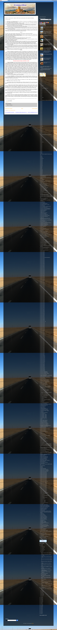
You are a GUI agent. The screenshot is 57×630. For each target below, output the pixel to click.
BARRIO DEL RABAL (42, 188)
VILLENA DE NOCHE (43, 574)
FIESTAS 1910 (42, 267)
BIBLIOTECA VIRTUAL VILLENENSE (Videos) (46, 196)
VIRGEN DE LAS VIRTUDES (43, 536)
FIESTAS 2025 (42, 370)
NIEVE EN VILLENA (42, 434)
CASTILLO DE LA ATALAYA (43, 214)
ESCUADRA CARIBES (43, 244)
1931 (40, 108)
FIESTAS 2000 (42, 349)
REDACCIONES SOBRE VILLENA (44, 460)
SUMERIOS (41, 513)
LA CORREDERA (42, 400)
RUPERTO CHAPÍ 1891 (43, 484)
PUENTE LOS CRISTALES (43, 457)
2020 (40, 168)
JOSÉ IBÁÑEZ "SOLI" (43, 396)
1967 (40, 125)
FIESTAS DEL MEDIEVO (43, 372)
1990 (40, 146)
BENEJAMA (41, 191)
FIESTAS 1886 (42, 253)
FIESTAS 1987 (42, 337)
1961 (40, 121)
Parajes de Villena (42, 436)
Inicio (22, 108)
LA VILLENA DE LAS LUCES (43, 409)
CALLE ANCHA (42, 201)
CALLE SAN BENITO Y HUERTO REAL (45, 206)
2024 (40, 172)
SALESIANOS (42, 494)
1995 (40, 148)
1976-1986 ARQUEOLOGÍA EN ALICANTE (45, 134)
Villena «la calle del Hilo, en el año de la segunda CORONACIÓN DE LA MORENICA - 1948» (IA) (48, 44)
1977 (40, 135)
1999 (40, 150)
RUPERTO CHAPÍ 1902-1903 (43, 492)
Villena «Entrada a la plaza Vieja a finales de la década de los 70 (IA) (48, 54)
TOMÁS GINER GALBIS (43, 517)
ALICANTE (41, 180)
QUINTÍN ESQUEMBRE (43, 458)
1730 (40, 83)
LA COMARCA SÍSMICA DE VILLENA (44, 399)
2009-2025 (41, 158)
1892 (40, 96)
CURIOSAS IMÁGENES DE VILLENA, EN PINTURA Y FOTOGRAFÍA (46, 582)
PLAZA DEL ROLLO (42, 450)
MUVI (41, 432)
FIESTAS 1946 (42, 298)
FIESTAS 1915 (42, 272)
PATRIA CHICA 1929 (42, 439)
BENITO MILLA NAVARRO (43, 192)
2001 (40, 151)
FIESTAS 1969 (42, 319)
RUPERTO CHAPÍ (42, 468)
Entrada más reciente (8, 108)
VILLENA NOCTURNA (43, 533)
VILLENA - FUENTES (42, 528)
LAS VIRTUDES (42, 413)
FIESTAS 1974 (42, 325)
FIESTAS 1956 (42, 307)
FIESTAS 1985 (42, 335)
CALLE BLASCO (42, 202)
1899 (40, 98)
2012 (40, 161)
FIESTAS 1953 (42, 304)
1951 (40, 114)
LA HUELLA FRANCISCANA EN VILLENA (45, 404)
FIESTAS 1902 (42, 260)
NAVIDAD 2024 (42, 433)
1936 (40, 111)
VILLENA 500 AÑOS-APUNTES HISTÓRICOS (45, 531)
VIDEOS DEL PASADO (43, 526)
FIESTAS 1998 (42, 347)
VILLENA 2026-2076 (42, 529)
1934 (40, 110)
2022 (40, 170)
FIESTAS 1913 (42, 270)
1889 (40, 95)
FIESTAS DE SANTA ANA (43, 371)
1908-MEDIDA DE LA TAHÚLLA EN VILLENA (45, 100)
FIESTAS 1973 (42, 324)
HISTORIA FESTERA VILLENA (44, 390)
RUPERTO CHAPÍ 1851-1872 (43, 469)
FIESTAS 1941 (42, 293)
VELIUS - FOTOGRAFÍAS (43, 524)
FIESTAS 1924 (42, 280)
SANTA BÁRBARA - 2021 (43, 497)
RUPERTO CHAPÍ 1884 (43, 479)
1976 (40, 133)
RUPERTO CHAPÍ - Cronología (44, 470)
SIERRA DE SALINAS (43, 509)
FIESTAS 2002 (42, 350)
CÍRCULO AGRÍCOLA (43, 221)
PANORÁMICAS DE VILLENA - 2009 (44, 435)
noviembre (42, 547)
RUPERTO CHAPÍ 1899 (43, 491)
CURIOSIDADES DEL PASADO (44, 229)
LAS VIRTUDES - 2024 (43, 416)
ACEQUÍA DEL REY (42, 176)
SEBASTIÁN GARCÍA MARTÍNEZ (44, 505)
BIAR (41, 193)
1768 (40, 86)
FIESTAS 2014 (42, 360)
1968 (40, 127)
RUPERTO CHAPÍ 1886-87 (43, 481)
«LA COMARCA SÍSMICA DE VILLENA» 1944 (47, 35)
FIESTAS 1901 (42, 259)
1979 (40, 137)
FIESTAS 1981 (42, 331)
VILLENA (41, 527)
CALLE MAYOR (42, 205)
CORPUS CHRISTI (42, 226)
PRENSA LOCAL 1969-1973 (43, 456)
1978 (40, 136)
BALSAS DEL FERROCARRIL (44, 185)
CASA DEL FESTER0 (43, 213)
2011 (40, 160)
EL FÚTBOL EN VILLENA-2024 (44, 236)
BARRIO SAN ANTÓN (43, 189)
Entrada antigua (34, 108)
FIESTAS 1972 (42, 323)
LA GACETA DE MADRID (43, 403)
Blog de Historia (43, 541)
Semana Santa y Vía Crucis (43, 507)
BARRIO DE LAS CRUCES (43, 187)
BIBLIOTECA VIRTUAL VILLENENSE (44, 195)
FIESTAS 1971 (42, 322)
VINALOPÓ (41, 535)
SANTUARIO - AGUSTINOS (43, 504)
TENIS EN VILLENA (42, 515)
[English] (40, 23)
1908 (40, 99)
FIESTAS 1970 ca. (42, 321)
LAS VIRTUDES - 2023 (43, 415)
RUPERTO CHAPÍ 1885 (43, 480)
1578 (40, 80)
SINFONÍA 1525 (42, 510)
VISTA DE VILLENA (42, 537)
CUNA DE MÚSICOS (42, 228)
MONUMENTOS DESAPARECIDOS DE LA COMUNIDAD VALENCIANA (45, 426)
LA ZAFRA (41, 411)
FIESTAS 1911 (42, 268)
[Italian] (44, 23)
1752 (40, 84)
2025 (40, 173)
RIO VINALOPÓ (42, 465)
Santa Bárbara (42, 496)
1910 (40, 101)
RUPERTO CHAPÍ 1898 (43, 490)
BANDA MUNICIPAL (42, 186)
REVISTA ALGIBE (42, 461)
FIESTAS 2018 (42, 364)
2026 (40, 174)
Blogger (33, 623)
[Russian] (47, 23)
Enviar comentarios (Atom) (12, 110)
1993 (40, 147)
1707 (40, 82)
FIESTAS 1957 (42, 308)
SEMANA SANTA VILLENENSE (44, 506)
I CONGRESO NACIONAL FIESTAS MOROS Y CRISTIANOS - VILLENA (46, 392)
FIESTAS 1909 (42, 266)
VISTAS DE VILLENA (43, 538)
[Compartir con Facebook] (10, 100)
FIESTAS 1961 (42, 312)
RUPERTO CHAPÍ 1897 (43, 489)
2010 (40, 159)
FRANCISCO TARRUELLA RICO (44, 380)
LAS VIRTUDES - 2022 (43, 414)
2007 (40, 155)
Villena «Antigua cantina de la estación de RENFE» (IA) (47, 39)
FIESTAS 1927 (42, 283)
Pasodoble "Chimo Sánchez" (43, 438)
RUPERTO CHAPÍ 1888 (43, 482)
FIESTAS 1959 (42, 310)
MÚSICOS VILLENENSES (43, 431)
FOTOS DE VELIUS (42, 378)
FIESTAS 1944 (42, 296)
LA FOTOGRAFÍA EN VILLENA (44, 402)
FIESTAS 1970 (42, 320)
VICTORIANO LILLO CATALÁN (44, 525)
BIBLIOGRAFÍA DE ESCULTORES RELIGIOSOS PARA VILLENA (44, 194)
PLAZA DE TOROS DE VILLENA (44, 449)
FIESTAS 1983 (42, 333)
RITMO (41, 466)
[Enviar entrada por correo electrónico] (6, 100)
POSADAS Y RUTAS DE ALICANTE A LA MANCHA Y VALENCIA (45, 454)
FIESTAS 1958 (42, 309)
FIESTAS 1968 (42, 318)
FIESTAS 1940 (42, 292)
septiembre (42, 549)
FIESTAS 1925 (42, 281)
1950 (40, 113)
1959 (40, 119)
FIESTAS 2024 (42, 369)
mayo (42, 591)
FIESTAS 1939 (42, 291)
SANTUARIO (41, 503)
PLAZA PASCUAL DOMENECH (44, 451)
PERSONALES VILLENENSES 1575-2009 (45, 444)
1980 (40, 138)
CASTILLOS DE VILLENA (43, 216)
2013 (40, 162)
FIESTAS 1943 (42, 295)
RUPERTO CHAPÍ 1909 (43, 493)
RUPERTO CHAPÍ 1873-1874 (43, 471)
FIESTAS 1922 (42, 278)
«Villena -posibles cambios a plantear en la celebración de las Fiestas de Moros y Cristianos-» (45, 67)
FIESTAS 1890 (42, 255)
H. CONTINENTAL (42, 385)
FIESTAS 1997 (42, 346)
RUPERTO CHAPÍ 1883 (43, 478)
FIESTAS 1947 (42, 299)
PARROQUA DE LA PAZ (43, 437)
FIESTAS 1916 (42, 273)
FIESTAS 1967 (42, 317)
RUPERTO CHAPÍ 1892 (43, 485)
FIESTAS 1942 (42, 294)
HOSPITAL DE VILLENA (43, 391)
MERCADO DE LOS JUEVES (43, 423)
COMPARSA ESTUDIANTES (43, 224)
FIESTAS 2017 (42, 363)
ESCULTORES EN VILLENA (43, 248)
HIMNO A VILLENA (42, 388)
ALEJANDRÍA (42, 179)
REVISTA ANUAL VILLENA (43, 462)
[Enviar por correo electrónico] (8, 100)
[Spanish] (48, 23)
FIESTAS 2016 (42, 362)
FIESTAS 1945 (42, 297)
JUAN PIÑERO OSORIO (43, 397)
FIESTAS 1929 (42, 285)
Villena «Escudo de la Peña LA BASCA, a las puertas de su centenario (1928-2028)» (47, 59)
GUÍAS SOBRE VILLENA (43, 384)
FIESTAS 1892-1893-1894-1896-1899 (44, 257)
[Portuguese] (45, 23)
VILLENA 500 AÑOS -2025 (43, 530)
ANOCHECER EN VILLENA (44, 573)
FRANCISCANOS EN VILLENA (44, 379)
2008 (40, 156)
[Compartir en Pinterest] (11, 100)
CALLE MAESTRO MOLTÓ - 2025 (44, 204)
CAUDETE (41, 217)
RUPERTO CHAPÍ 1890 (43, 483)
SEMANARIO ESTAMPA (43, 508)
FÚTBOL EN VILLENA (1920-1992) (44, 381)
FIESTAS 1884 (42, 252)
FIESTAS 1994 (42, 343)
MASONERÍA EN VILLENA (43, 422)
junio (41, 590)
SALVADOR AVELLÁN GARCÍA (44, 495)
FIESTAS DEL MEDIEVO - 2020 (44, 373)
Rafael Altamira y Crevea (43, 459)
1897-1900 (41, 97)
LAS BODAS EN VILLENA (43, 412)
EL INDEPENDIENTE (42, 237)
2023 (40, 171)
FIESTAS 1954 (42, 305)
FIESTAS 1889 (42, 254)
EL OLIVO (41, 238)
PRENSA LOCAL (42, 455)
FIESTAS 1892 (42, 256)
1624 (40, 81)
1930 (40, 107)
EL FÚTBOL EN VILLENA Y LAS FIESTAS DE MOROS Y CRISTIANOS (46, 235)
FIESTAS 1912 (42, 269)
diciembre (42, 546)
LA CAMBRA (41, 398)
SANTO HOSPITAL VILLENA (43, 502)
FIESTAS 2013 (42, 359)
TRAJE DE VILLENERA (43, 519)
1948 (40, 112)
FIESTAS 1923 (42, 279)
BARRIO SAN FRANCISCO (43, 190)
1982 (40, 140)
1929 (40, 106)
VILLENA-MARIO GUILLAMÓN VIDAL (45, 534)
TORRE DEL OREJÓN (43, 518)
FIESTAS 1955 (42, 306)
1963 (40, 123)
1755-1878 (41, 85)
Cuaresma (41, 227)
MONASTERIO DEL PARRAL (43, 424)
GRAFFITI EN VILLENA (43, 382)
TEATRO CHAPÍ (42, 514)
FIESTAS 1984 (42, 334)
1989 (40, 145)
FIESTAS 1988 (42, 338)
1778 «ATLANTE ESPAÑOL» (43, 88)
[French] (41, 23)
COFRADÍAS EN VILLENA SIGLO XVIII (45, 222)
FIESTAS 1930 (42, 286)
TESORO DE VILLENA (43, 516)
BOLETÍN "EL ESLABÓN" (43, 198)
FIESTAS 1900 (42, 258)
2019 (40, 167)
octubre (42, 548)
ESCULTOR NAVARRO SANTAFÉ (44, 247)
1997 (40, 149)
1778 (40, 87)
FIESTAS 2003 (42, 351)
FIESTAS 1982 (42, 332)
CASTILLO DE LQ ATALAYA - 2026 (44, 215)
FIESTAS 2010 (42, 356)
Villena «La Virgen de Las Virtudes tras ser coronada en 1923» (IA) (48, 31)
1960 (40, 120)
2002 (40, 152)
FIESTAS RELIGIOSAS (43, 374)
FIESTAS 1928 (42, 284)
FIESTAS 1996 (42, 345)
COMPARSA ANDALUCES (43, 223)
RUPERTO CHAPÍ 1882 (43, 477)
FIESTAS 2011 (42, 357)
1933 (40, 109)
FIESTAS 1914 (42, 271)
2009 (40, 157)
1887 (40, 94)
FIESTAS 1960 (42, 311)
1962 (40, 122)
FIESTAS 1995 (42, 344)
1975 (40, 132)
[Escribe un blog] (9, 100)
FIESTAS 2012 (42, 358)
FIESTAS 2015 (42, 361)
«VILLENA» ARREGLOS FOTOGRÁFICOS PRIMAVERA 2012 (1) (46, 570)
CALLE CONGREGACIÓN (43, 203)
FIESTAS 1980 (42, 330)
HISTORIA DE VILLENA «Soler (44, 389)
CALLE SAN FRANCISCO (43, 207)
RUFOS (41, 467)
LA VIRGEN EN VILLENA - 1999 (44, 410)
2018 (41, 603)
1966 (40, 124)
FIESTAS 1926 (42, 282)
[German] (43, 23)
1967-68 (41, 126)
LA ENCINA (41, 401)
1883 (40, 93)
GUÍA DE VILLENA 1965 (43, 383)
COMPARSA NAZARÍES (43, 225)
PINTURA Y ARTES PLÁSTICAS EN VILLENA (46, 445)
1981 (40, 139)
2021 (40, 169)
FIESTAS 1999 (42, 348)
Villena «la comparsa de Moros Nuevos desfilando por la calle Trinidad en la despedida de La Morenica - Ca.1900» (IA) (47, 48)
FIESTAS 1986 (42, 336)
